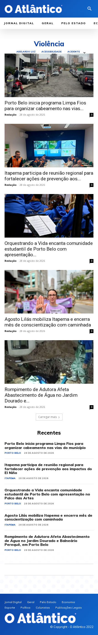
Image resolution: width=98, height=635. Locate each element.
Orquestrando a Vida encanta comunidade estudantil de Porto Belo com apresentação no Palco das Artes (47, 494)
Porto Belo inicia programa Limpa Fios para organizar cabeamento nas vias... (45, 105)
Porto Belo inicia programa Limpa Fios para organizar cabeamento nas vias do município (45, 445)
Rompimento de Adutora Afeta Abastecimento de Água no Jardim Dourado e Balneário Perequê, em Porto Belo (47, 540)
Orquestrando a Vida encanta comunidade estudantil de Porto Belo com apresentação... (49, 249)
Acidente (73, 52)
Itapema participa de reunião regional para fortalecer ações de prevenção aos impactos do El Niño (48, 468)
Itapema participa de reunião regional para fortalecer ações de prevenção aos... (49, 175)
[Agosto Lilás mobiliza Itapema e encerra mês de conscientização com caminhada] (49, 292)
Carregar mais (47, 417)
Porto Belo (13, 452)
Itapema (10, 478)
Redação (10, 114)
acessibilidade (51, 52)
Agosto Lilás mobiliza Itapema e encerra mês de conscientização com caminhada (48, 322)
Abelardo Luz (26, 52)
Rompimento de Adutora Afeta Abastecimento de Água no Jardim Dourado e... (41, 395)
